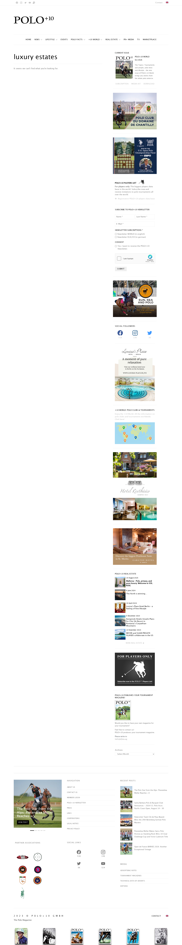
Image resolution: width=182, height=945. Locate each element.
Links (69, 813)
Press (69, 808)
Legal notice (72, 823)
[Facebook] (17, 3)
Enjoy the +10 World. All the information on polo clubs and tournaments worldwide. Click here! (135, 416)
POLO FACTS (77, 39)
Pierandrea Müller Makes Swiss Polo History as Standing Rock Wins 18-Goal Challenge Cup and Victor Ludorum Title (151, 834)
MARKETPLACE (149, 39)
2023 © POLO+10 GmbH (39, 916)
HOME (28, 39)
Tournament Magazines (130, 875)
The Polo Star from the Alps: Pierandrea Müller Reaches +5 (35, 813)
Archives (119, 750)
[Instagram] (21, 3)
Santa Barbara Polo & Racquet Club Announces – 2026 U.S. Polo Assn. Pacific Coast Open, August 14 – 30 (149, 805)
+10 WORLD (94, 39)
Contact (158, 2)
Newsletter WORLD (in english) (131, 234)
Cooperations (73, 818)
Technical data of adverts (132, 881)
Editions (124, 886)
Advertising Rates (128, 870)
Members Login (73, 797)
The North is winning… (136, 594)
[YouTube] (30, 3)
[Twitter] (25, 3)
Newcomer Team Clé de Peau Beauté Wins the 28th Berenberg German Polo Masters (150, 819)
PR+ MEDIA (129, 39)
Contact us (72, 792)
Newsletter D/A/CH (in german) (131, 237)
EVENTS (64, 39)
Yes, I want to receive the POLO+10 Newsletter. (133, 247)
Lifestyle (50, 39)
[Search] (34, 3)
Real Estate (112, 39)
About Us (71, 787)
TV (138, 39)
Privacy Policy (73, 829)
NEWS (37, 39)
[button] (135, 643)
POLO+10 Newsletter (76, 803)
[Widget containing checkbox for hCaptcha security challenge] (135, 258)
